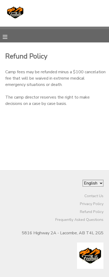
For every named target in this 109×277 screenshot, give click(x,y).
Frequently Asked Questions (79, 219)
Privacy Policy (91, 203)
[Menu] (9, 36)
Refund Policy (91, 211)
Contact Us (93, 195)
